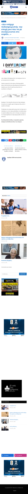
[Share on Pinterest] (20, 43)
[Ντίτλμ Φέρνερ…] (4, 428)
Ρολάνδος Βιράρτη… (7, 260)
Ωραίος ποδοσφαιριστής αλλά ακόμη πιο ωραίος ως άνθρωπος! (12, 238)
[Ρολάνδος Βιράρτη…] (14, 251)
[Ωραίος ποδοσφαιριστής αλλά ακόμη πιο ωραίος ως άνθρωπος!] (14, 228)
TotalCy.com (20, 487)
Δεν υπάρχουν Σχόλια (10, 39)
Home (2, 17)
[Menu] (2, 7)
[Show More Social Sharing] (25, 43)
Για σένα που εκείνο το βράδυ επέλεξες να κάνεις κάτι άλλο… (21, 149)
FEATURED (4, 21)
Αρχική (14, 490)
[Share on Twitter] (5, 43)
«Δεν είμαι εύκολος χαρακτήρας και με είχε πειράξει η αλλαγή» (8, 149)
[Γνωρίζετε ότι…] (14, 206)
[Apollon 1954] (14, 7)
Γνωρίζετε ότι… (5, 216)
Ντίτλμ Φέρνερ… (13, 426)
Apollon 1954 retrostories (12, 37)
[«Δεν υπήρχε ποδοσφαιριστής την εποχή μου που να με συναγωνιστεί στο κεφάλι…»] (14, 52)
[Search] (26, 7)
